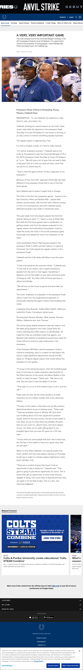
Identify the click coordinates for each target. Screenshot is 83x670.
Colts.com (55, 586)
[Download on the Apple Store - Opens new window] (34, 617)
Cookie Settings (7, 665)
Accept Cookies (53, 665)
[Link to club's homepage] (4, 16)
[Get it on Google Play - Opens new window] (48, 618)
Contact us (41, 645)
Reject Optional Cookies (71, 665)
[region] (41, 658)
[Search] (76, 17)
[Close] (79, 650)
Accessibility (41, 641)
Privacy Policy (41, 638)
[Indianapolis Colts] (41, 627)
